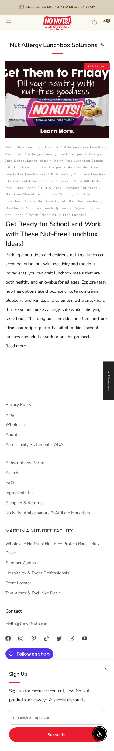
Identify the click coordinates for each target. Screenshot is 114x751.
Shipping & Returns (24, 503)
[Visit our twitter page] (59, 638)
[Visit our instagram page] (20, 638)
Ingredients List (20, 493)
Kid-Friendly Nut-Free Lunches (78, 174)
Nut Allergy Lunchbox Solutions (69, 187)
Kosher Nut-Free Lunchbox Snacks (38, 181)
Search (11, 473)
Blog (9, 414)
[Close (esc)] (106, 668)
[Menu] (8, 23)
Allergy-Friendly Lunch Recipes (55, 154)
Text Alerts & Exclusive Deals (33, 593)
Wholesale (15, 424)
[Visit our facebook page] (8, 638)
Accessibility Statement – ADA (34, 444)
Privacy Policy (18, 404)
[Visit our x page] (71, 638)
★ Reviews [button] (108, 380)
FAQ (9, 483)
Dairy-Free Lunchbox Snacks (79, 160)
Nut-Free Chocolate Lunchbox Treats (37, 194)
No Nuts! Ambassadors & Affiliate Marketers (47, 513)
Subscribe (57, 734)
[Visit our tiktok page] (46, 638)
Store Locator (18, 583)
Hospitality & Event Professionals (37, 573)
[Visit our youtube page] (84, 638)
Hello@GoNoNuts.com (27, 624)
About (11, 434)
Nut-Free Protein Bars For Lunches (68, 201)
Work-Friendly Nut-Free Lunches (57, 214)
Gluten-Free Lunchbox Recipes (35, 167)
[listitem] (57, 7)
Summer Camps (20, 563)
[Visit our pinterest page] (33, 638)
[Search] (95, 23)
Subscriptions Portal (24, 463)
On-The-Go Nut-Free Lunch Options (36, 208)
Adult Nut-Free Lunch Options (32, 147)
